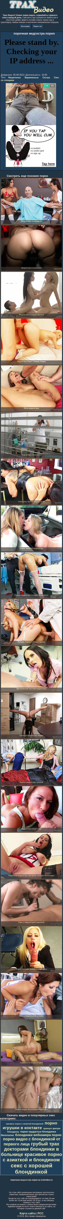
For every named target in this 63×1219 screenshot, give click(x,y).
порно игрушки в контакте (30, 1125)
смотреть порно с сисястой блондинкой (24, 1124)
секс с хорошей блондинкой (31, 1169)
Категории (25, 26)
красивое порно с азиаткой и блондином (32, 1157)
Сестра (46, 77)
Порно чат (37, 26)
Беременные (31, 77)
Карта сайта (28, 1213)
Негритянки (14, 77)
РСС (41, 1213)
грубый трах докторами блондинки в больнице (30, 1149)
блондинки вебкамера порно (38, 1135)
